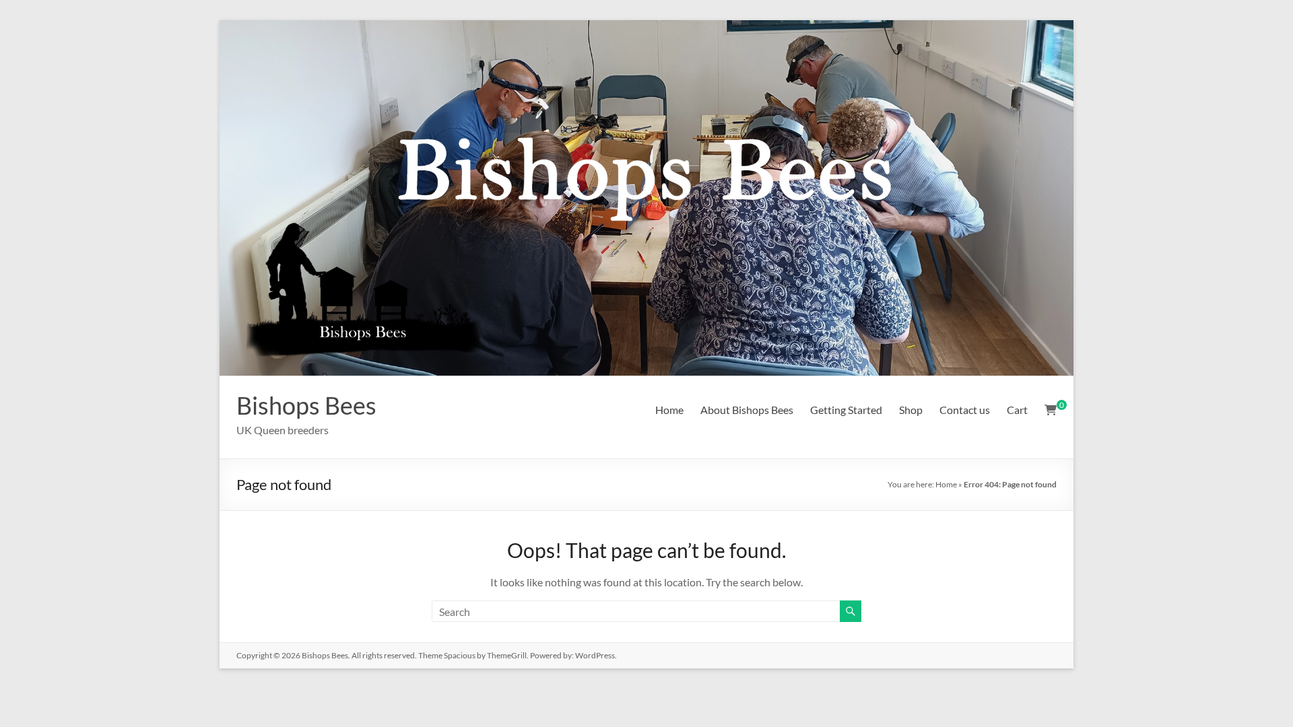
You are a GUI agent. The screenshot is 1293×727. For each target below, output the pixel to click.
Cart (1017, 409)
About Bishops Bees (746, 409)
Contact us (964, 409)
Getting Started (846, 409)
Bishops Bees (306, 405)
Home (669, 409)
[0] (1051, 410)
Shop (911, 409)
